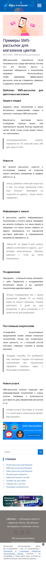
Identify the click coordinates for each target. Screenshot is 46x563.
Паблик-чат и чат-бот (15, 484)
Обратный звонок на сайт (18, 477)
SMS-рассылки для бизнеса (27, 55)
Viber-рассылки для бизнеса (19, 471)
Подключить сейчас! (33, 435)
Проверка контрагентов (17, 487)
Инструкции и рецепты (16, 474)
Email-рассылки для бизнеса (19, 465)
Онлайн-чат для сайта (16, 481)
